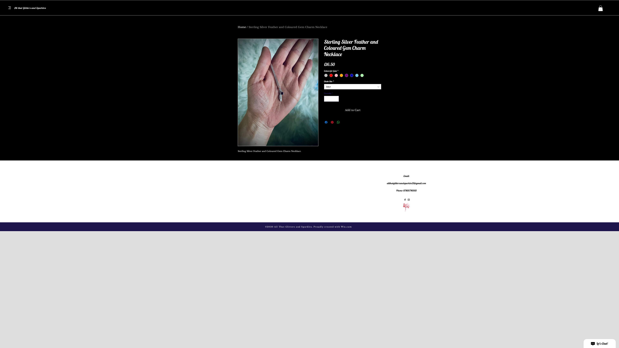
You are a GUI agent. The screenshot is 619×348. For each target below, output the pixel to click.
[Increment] (337, 99)
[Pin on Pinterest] (332, 122)
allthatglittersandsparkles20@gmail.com (406, 183)
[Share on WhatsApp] (338, 122)
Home (242, 27)
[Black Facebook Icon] (405, 199)
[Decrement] (326, 99)
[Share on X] (344, 122)
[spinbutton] (331, 99)
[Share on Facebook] (326, 122)
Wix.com (346, 227)
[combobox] (352, 86)
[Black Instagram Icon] (408, 199)
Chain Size (329, 81)
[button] (9, 7)
